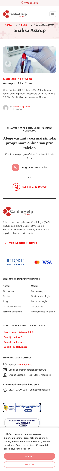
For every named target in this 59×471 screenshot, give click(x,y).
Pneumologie (25, 79)
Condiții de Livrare (14, 342)
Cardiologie (9, 79)
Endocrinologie (39, 301)
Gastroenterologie (40, 296)
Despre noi (8, 291)
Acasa (6, 285)
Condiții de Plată (13, 337)
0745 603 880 (30, 3)
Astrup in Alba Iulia (17, 83)
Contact (7, 296)
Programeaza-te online (34, 167)
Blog (5, 301)
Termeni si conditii (12, 311)
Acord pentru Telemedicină (19, 332)
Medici (34, 285)
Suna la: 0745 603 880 (34, 186)
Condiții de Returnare (15, 346)
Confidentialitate (12, 306)
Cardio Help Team (21, 106)
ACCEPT (29, 456)
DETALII (29, 464)
